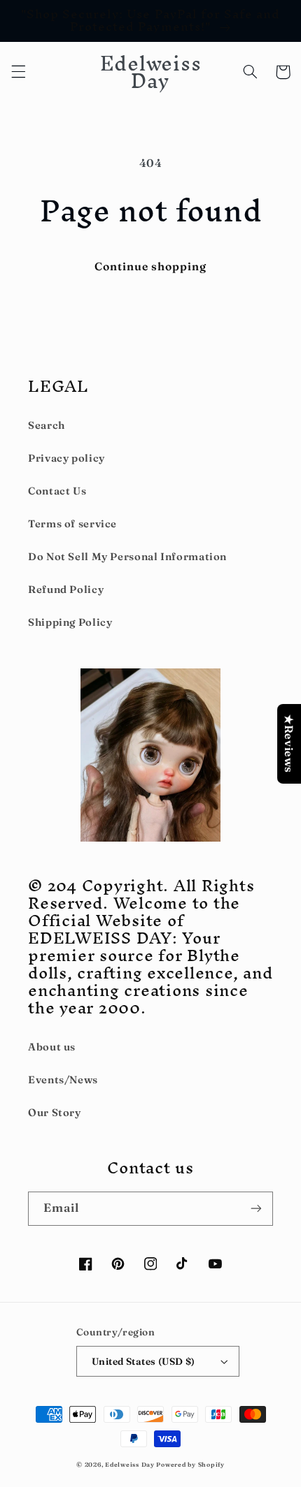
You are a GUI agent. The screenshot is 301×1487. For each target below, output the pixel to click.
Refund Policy (66, 589)
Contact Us (57, 491)
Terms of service (72, 524)
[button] (18, 72)
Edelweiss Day (130, 1464)
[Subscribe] (256, 1209)
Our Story (54, 1112)
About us (52, 1047)
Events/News (63, 1080)
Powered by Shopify (190, 1464)
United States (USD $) (143, 1361)
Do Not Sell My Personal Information (127, 556)
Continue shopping (150, 266)
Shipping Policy (70, 622)
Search (46, 425)
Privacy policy (66, 458)
